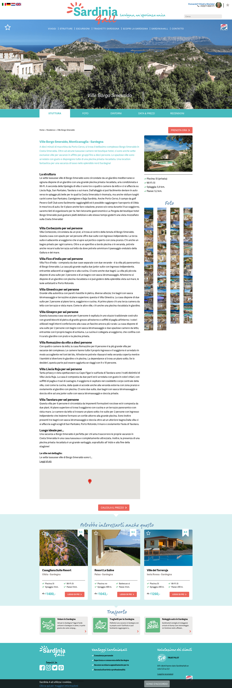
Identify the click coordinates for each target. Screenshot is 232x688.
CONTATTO (178, 28)
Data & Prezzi (146, 113)
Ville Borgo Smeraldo (66, 130)
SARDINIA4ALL (159, 28)
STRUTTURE (66, 28)
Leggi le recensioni (165, 674)
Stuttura (54, 113)
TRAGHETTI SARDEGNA (106, 28)
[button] (90, 481)
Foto (85, 113)
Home (42, 130)
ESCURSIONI (83, 28)
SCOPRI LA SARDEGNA (135, 28)
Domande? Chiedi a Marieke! (201, 3)
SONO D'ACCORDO (157, 683)
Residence (50, 130)
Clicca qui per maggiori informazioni (58, 685)
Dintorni (116, 113)
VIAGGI (52, 28)
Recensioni (177, 113)
